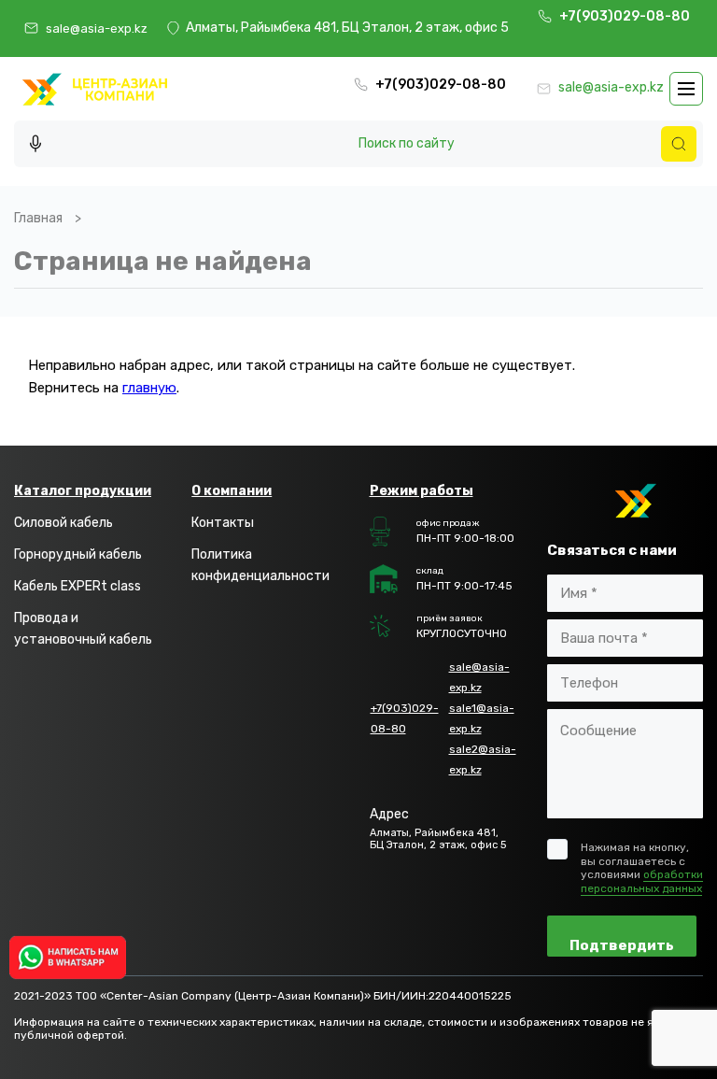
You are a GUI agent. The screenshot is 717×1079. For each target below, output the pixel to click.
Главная (38, 218)
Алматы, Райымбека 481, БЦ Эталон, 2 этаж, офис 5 (347, 28)
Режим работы (421, 491)
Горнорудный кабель (78, 554)
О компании (231, 491)
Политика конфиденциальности (260, 565)
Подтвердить (621, 945)
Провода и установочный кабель (83, 628)
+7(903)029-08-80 (626, 16)
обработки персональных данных (642, 881)
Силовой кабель (63, 523)
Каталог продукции (82, 491)
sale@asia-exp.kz (97, 28)
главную (149, 387)
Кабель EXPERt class (77, 586)
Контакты (222, 523)
